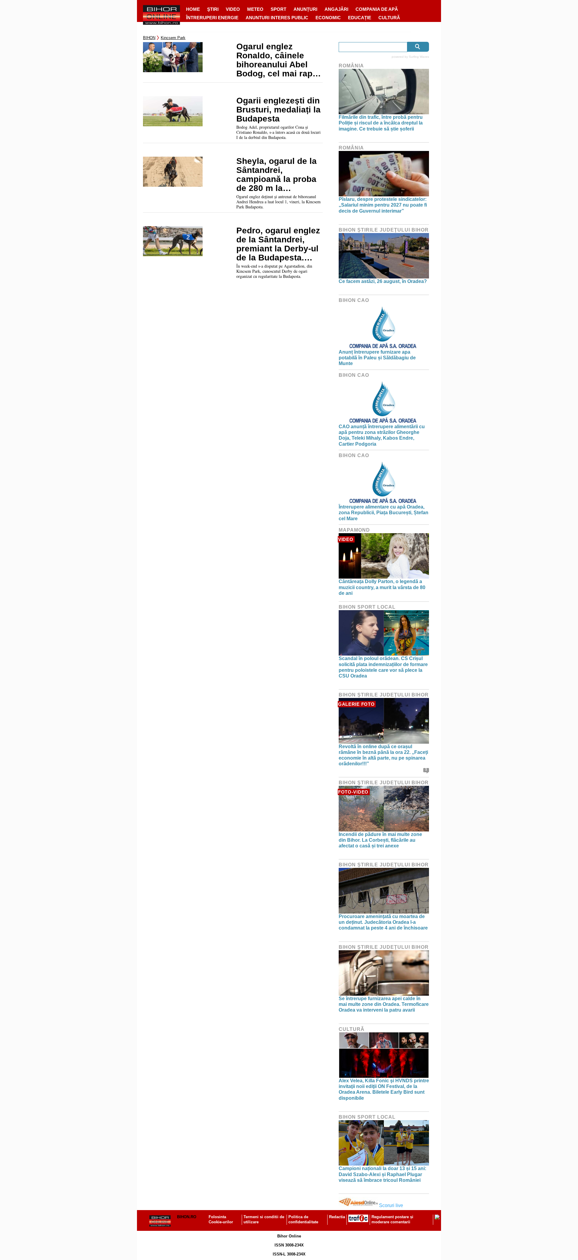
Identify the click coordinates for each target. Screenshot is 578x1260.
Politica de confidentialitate (303, 1219)
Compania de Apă (377, 9)
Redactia (337, 1217)
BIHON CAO (354, 300)
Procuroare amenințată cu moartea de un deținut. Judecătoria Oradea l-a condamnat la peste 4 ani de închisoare (383, 922)
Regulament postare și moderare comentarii (392, 1219)
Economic (328, 17)
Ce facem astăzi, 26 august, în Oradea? (383, 281)
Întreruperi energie (212, 17)
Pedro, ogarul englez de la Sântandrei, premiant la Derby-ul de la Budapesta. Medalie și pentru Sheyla (278, 244)
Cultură (389, 17)
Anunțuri (305, 9)
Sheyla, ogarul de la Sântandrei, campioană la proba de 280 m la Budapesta (276, 175)
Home (193, 9)
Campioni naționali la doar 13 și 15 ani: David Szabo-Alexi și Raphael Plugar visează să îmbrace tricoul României (382, 1174)
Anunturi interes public (277, 17)
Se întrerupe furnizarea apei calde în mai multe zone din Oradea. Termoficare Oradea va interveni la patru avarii (384, 1004)
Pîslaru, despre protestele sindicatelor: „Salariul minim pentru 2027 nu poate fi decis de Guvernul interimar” (383, 205)
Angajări (336, 9)
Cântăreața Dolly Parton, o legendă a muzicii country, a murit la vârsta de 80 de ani (382, 587)
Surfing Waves (419, 56)
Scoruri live (391, 1205)
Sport (278, 9)
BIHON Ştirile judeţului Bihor (384, 229)
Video (233, 9)
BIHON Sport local (367, 607)
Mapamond (354, 530)
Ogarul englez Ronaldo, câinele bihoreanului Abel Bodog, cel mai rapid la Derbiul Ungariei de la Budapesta (278, 60)
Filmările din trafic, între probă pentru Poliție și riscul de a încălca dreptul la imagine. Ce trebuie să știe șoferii (381, 123)
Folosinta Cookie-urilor (221, 1219)
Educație (359, 17)
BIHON (149, 37)
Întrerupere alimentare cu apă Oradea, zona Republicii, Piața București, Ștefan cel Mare (383, 512)
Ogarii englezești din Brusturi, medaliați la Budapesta (278, 109)
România (351, 65)
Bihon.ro (186, 1217)
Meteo (255, 9)
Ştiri (213, 9)
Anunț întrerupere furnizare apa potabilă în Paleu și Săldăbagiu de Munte (377, 357)
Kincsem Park (173, 37)
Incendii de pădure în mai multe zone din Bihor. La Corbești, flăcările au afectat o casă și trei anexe (380, 840)
